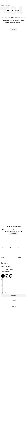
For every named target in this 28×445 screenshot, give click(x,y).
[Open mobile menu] (1, 1)
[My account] (25, 1)
